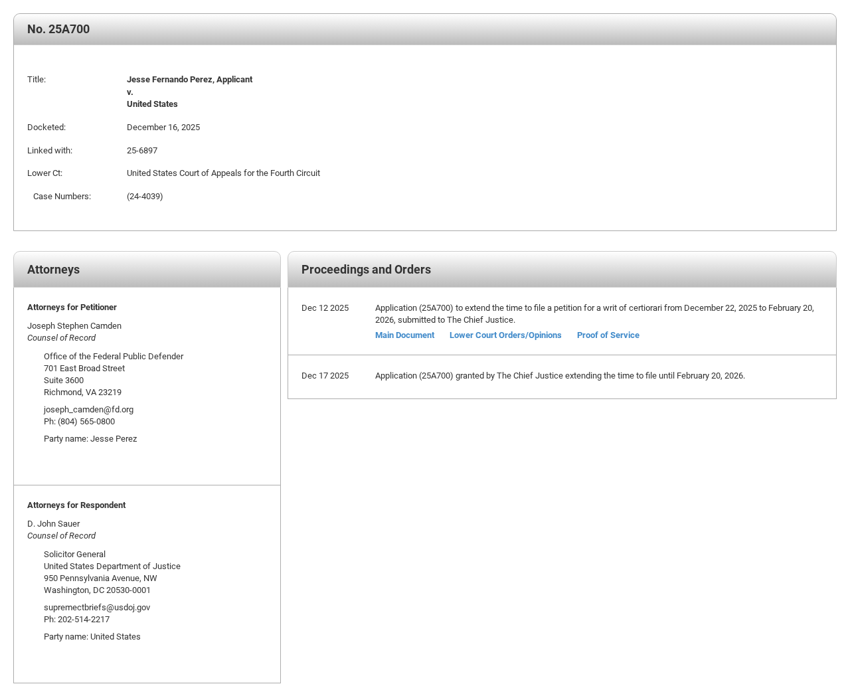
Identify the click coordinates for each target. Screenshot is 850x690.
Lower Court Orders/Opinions (506, 335)
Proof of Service (608, 335)
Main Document (404, 335)
